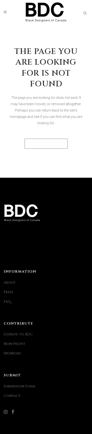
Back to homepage (46, 143)
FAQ (7, 301)
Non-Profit (14, 343)
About (10, 282)
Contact (12, 395)
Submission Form (19, 386)
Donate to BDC (18, 334)
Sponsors (12, 353)
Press (8, 292)
